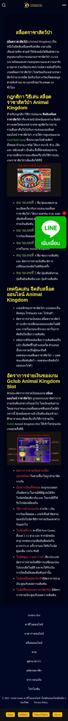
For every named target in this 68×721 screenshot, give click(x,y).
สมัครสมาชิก (34, 670)
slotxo (10, 714)
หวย (34, 652)
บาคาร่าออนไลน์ (34, 634)
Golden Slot (34, 615)
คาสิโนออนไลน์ (34, 624)
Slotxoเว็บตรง (41, 714)
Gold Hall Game (16, 139)
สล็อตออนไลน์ (34, 643)
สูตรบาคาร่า (34, 661)
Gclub (10, 423)
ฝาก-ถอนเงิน (34, 680)
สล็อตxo (24, 714)
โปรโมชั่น (34, 689)
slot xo (57, 714)
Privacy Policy (41, 702)
